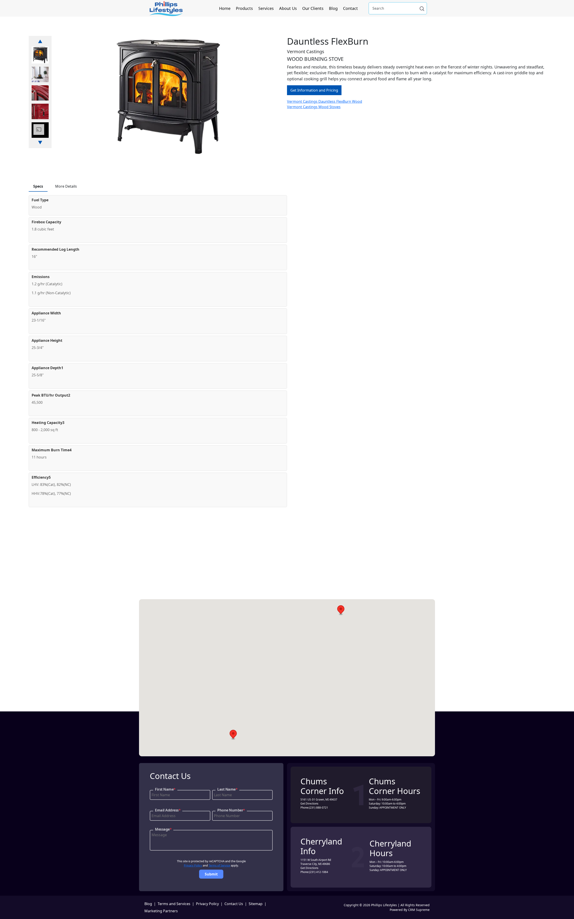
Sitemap (256, 903)
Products (244, 8)
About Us (288, 8)
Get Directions (309, 803)
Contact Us (233, 903)
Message (163, 829)
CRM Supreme (419, 910)
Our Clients (313, 8)
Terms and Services (174, 903)
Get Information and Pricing (314, 90)
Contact (350, 8)
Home (224, 8)
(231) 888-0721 (318, 807)
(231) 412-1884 (318, 872)
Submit (211, 874)
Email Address (167, 810)
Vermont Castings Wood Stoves (314, 106)
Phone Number (231, 810)
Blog (333, 8)
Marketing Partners (161, 910)
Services (266, 8)
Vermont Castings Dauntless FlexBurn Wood (324, 101)
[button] (340, 610)
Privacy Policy (193, 865)
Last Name (227, 789)
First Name (165, 789)
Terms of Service (219, 865)
